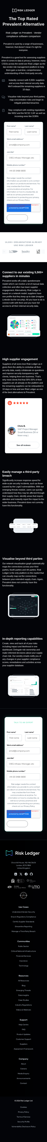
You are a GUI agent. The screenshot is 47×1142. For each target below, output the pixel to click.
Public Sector (23, 946)
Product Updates (23, 1034)
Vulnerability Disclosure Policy (24, 1126)
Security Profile (23, 1121)
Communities (23, 941)
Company (23, 1059)
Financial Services (23, 956)
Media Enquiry (23, 1073)
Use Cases (23, 907)
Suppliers (23, 1044)
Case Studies (23, 1000)
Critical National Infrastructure (23, 951)
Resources (23, 975)
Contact (23, 1083)
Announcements (23, 1078)
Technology (23, 966)
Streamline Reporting (23, 926)
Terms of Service (23, 1117)
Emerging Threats (23, 990)
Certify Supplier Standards (23, 921)
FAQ (23, 1029)
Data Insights (23, 995)
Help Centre (23, 1024)
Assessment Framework (23, 1049)
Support (23, 1019)
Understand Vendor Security (23, 912)
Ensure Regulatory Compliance (23, 917)
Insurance (23, 961)
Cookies (23, 1107)
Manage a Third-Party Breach (24, 931)
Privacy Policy (23, 1112)
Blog (23, 985)
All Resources (23, 980)
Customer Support (23, 1039)
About (23, 1064)
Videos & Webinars (23, 1010)
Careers (23, 1068)
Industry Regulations (23, 1005)
